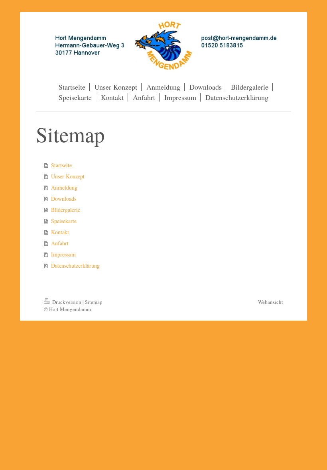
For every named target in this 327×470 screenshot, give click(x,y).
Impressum (63, 254)
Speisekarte (64, 221)
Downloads (63, 198)
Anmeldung (64, 187)
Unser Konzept (68, 176)
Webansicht (270, 302)
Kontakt (60, 232)
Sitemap (93, 302)
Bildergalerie (65, 209)
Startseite (61, 165)
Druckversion (67, 302)
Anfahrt (60, 243)
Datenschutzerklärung (75, 265)
